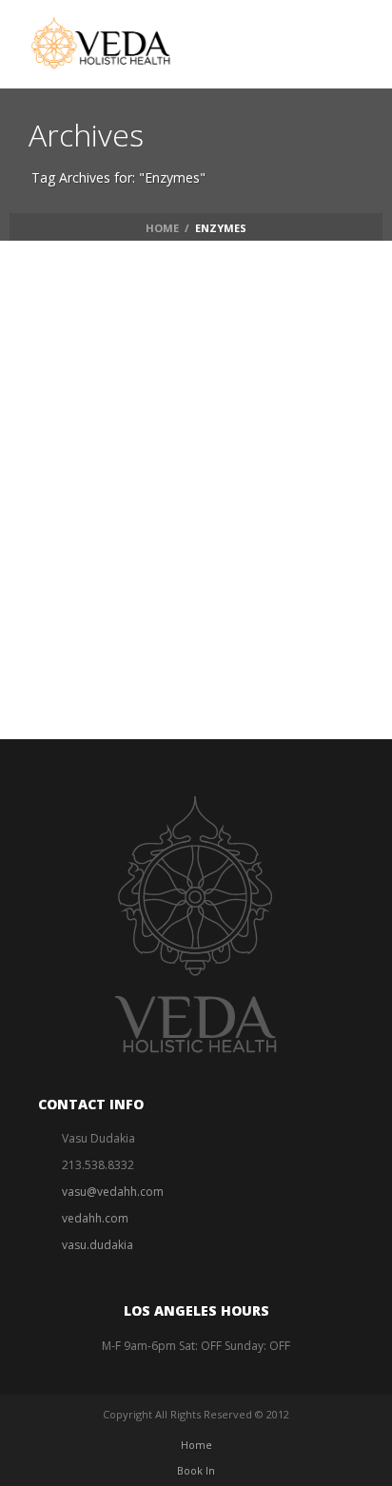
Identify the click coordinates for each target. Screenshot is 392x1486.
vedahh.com (95, 1218)
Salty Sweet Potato (221, 506)
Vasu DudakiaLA (169, 456)
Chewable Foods (267, 456)
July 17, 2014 (144, 478)
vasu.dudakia (97, 1245)
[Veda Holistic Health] (116, 43)
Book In (196, 1470)
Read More (168, 557)
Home (162, 228)
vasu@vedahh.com (113, 1191)
